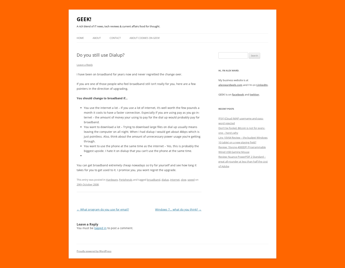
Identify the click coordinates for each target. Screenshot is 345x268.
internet (175, 179)
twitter (254, 94)
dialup (165, 179)
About (97, 38)
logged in (100, 228)
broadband (153, 179)
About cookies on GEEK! (145, 38)
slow (183, 179)
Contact (115, 38)
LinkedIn (262, 85)
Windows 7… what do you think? (178, 209)
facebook (238, 94)
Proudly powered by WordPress (94, 251)
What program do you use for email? (103, 209)
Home (80, 38)
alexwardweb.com (230, 85)
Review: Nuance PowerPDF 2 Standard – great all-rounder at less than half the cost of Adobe (243, 161)
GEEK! (84, 19)
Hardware (112, 179)
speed (191, 179)
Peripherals (125, 179)
